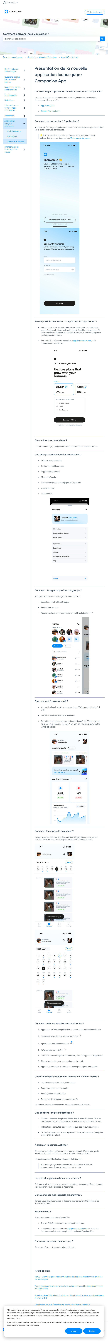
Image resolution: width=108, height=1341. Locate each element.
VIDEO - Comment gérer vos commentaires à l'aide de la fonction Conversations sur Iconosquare (68, 1278)
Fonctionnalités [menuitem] (10, 95)
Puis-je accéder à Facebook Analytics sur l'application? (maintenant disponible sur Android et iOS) (69, 1296)
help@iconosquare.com (77, 1228)
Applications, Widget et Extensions (42, 57)
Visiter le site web (94, 12)
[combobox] (51, 38)
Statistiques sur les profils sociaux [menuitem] (12, 88)
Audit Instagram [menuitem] (14, 131)
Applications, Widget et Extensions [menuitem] (9, 123)
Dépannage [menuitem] (9, 116)
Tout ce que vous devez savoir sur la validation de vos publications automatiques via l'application (69, 1287)
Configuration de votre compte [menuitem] (11, 70)
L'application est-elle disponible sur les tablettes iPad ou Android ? (62, 1305)
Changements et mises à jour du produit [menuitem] (11, 149)
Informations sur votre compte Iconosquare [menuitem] (11, 108)
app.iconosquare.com (82, 341)
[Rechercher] (102, 38)
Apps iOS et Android (69, 57)
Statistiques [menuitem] (9, 100)
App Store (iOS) (47, 105)
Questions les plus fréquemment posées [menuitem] (12, 79)
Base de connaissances (13, 57)
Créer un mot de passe (80, 138)
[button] (24, 69)
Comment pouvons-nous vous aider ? (26, 33)
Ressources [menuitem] (12, 136)
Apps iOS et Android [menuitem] (15, 141)
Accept (73, 1331)
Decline (92, 1331)
